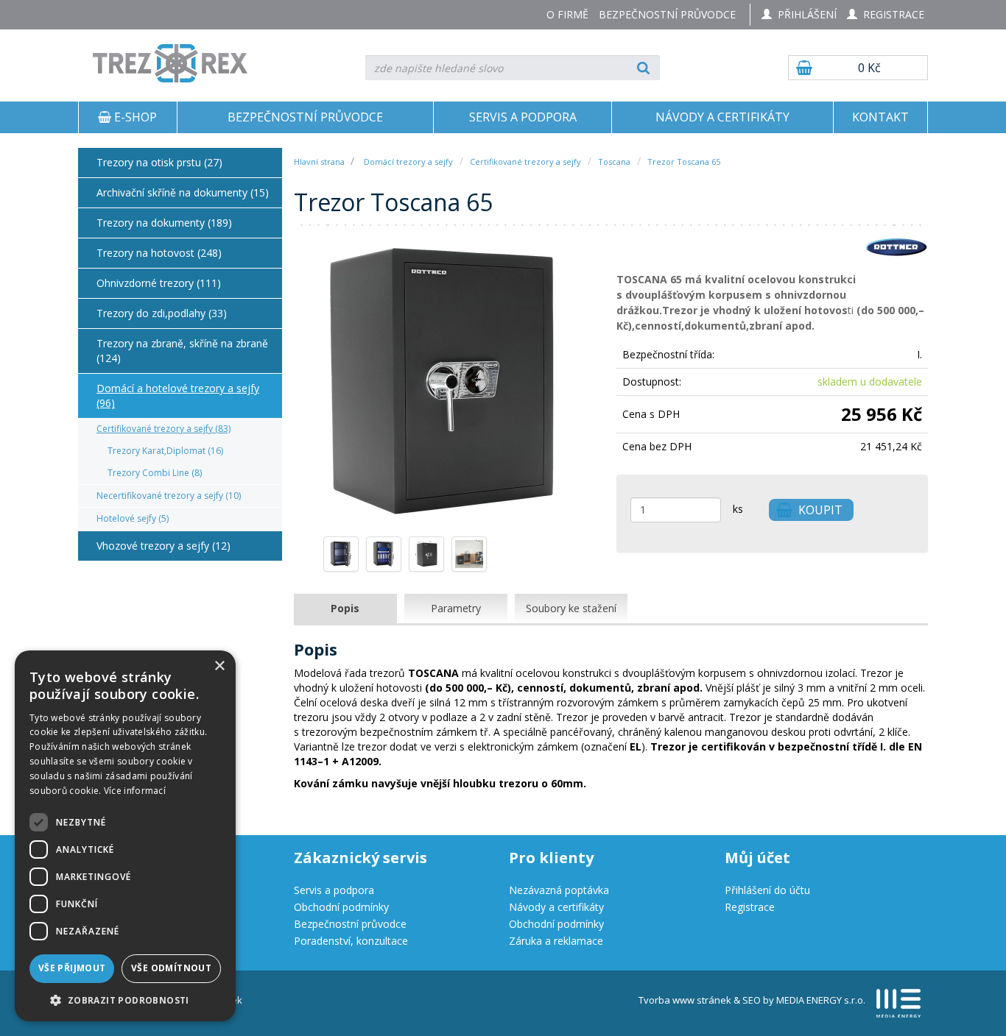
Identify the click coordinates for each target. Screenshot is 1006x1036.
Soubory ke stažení (571, 608)
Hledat (643, 68)
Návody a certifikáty (722, 117)
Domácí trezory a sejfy (408, 161)
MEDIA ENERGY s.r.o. (820, 1000)
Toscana (614, 161)
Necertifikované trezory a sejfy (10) (168, 495)
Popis (345, 608)
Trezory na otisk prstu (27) (159, 162)
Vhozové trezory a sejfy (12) (163, 546)
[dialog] (125, 835)
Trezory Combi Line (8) (155, 472)
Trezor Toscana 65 (683, 161)
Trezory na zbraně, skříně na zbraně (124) (182, 350)
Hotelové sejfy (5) (132, 518)
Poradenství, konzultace (351, 941)
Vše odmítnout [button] (171, 968)
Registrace (890, 14)
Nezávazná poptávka (559, 890)
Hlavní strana (320, 161)
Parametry (456, 608)
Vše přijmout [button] (72, 968)
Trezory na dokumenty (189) (164, 223)
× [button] (219, 666)
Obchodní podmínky (341, 907)
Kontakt (880, 117)
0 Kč (869, 68)
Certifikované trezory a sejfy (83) (163, 428)
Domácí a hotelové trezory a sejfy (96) (177, 395)
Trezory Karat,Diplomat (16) (165, 450)
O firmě (567, 14)
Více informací (135, 790)
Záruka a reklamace (556, 941)
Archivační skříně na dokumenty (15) (182, 192)
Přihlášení (804, 14)
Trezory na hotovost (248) (159, 253)
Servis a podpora (523, 117)
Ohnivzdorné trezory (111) (158, 283)
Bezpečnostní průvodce (667, 14)
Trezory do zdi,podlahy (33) (161, 313)
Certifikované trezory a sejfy (525, 161)
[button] (125, 1000)
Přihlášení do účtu (767, 890)
